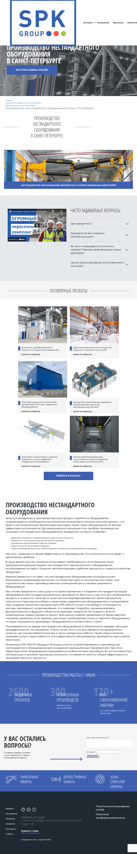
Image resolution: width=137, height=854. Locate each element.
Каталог (88, 22)
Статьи (9, 834)
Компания (103, 22)
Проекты (118, 22)
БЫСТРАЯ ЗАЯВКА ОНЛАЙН (32, 70)
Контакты (11, 829)
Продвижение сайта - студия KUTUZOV (36, 839)
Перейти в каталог (68, 476)
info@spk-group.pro (33, 817)
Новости (10, 824)
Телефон (91, 752)
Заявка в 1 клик (30, 831)
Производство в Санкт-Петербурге (20, 105)
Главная (9, 100)
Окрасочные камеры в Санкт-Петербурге (23, 102)
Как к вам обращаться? (98, 737)
